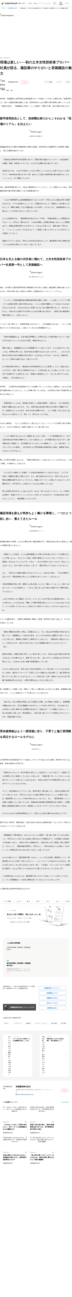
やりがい (6, 1023)
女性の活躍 (54, 1023)
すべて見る (64, 1102)
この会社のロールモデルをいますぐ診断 (19, 922)
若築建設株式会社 (12, 8)
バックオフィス (17, 1023)
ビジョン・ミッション (40, 1023)
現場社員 (28, 1023)
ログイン (67, 3)
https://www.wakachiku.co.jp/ (25, 1094)
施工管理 (63, 1023)
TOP (3, 8)
